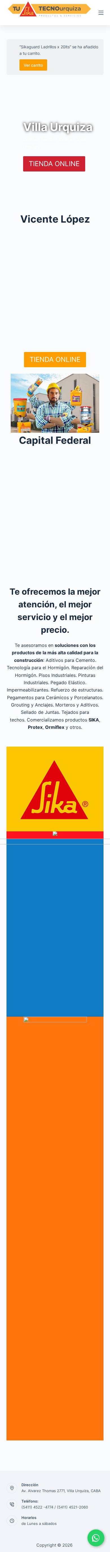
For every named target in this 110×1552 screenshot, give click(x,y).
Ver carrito (33, 65)
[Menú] (101, 12)
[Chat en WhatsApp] (95, 1537)
